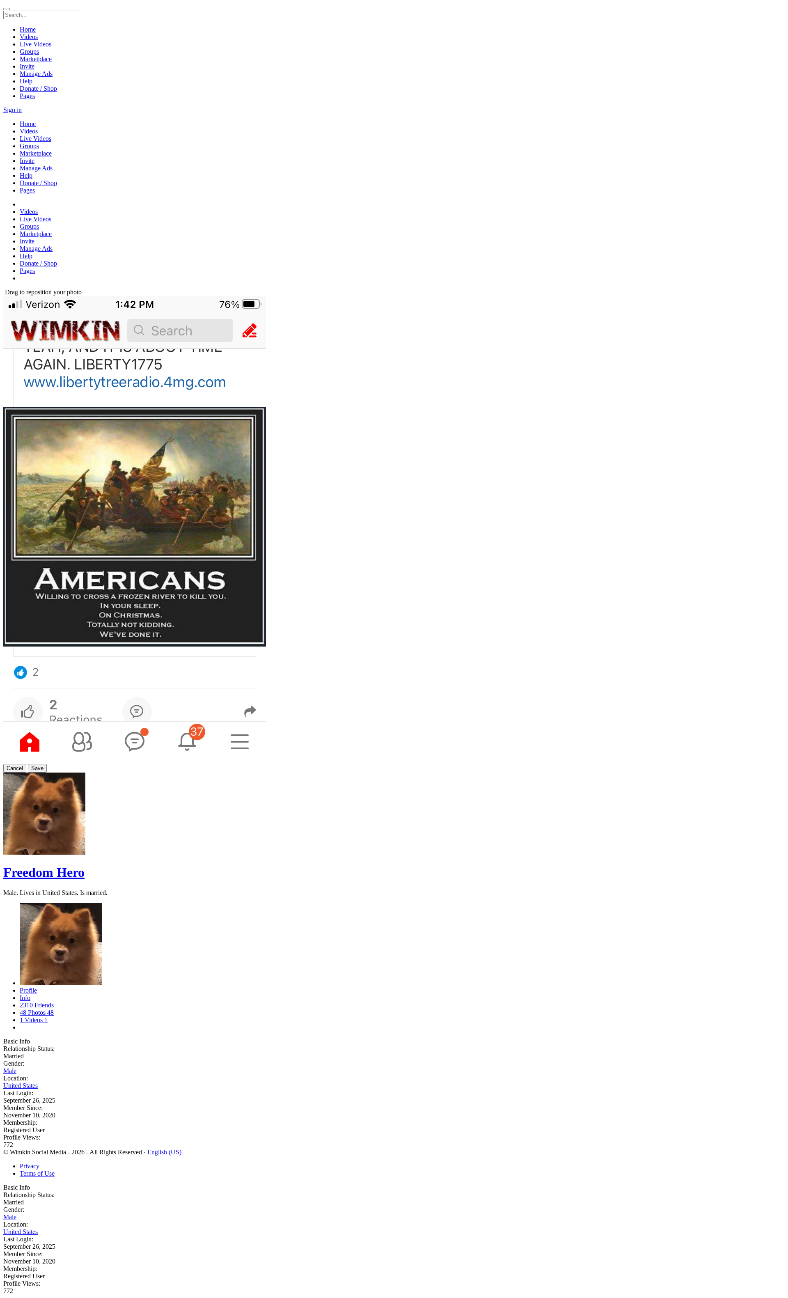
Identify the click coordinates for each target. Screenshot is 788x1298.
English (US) (164, 1152)
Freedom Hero (44, 872)
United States (20, 1085)
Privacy (29, 1166)
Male (9, 1070)
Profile (28, 990)
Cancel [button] (15, 768)
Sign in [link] (12, 109)
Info (25, 997)
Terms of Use (37, 1173)
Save (37, 768)
